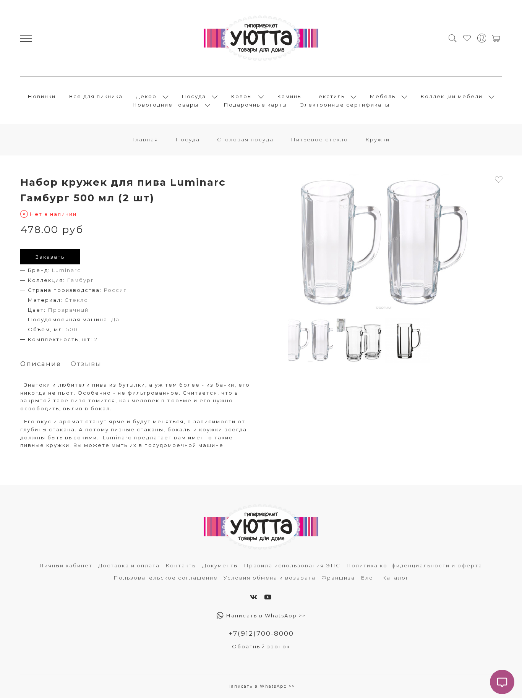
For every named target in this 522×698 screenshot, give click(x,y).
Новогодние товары (166, 105)
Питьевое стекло (319, 139)
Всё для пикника (96, 96)
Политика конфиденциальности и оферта (414, 565)
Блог (368, 578)
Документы (220, 565)
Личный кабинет (66, 565)
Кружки (377, 139)
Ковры (241, 96)
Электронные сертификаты (345, 105)
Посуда (194, 96)
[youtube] (268, 597)
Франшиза (338, 578)
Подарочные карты (255, 105)
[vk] (254, 597)
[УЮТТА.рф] (261, 38)
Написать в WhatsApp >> (265, 615)
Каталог (395, 578)
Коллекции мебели (452, 96)
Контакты (180, 565)
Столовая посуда (245, 139)
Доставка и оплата (129, 565)
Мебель (383, 96)
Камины (289, 96)
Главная (145, 139)
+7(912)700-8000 (261, 633)
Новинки (42, 96)
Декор (146, 96)
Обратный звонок (261, 646)
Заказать (50, 257)
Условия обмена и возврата (270, 578)
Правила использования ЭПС (292, 565)
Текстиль (330, 96)
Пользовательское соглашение (165, 578)
